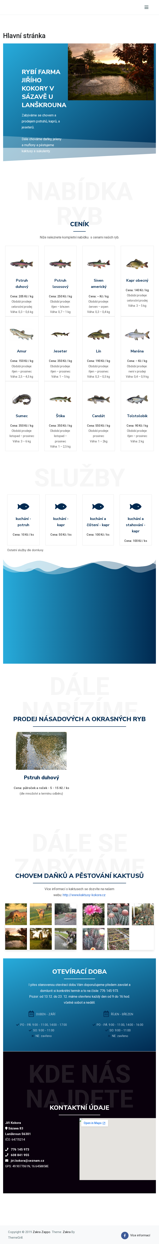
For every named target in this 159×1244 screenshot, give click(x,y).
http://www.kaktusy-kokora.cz (84, 895)
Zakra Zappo (41, 1232)
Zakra (67, 1232)
